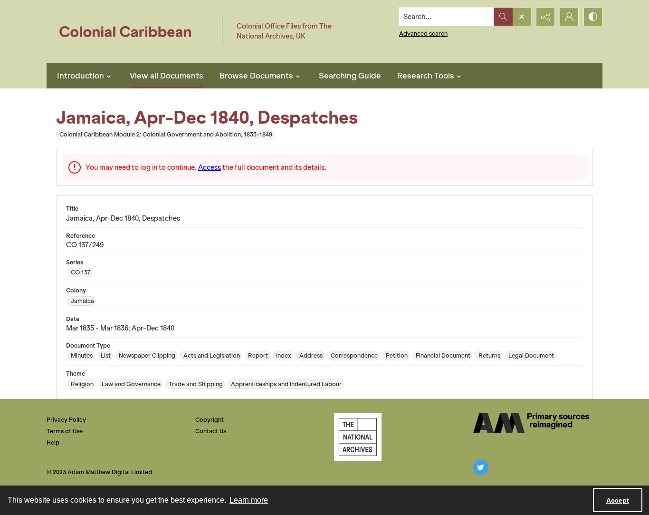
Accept (617, 500)
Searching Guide (350, 75)
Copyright (209, 419)
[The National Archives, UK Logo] (358, 437)
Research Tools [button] (425, 75)
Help (53, 442)
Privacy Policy (66, 419)
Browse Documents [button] (256, 75)
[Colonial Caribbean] (132, 31)
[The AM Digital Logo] (531, 423)
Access (209, 167)
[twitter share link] (480, 467)
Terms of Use (65, 431)
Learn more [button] (248, 500)
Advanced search (423, 33)
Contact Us (210, 431)
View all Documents (166, 75)
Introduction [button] (80, 75)
